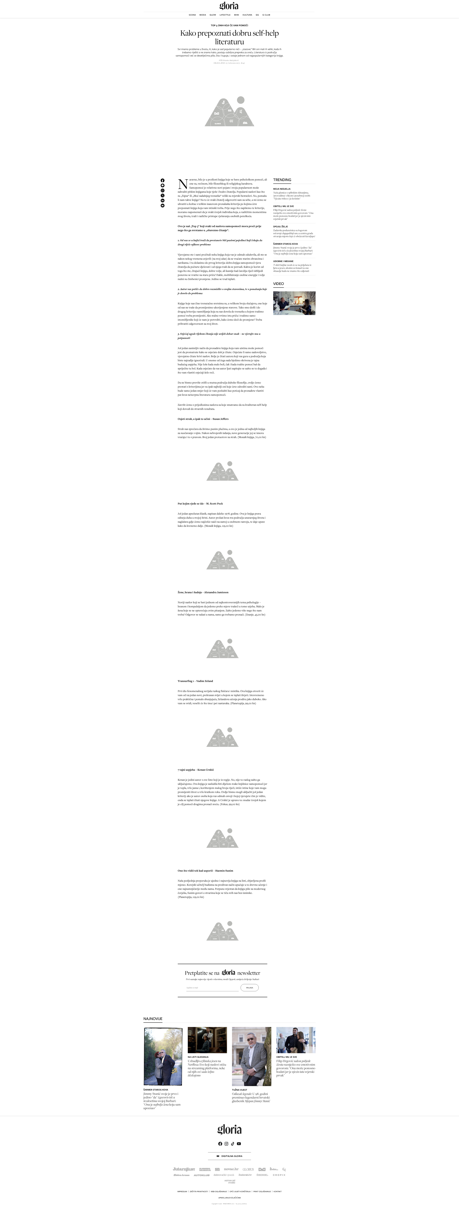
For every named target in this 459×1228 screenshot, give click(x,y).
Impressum (182, 1191)
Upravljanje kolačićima (229, 1197)
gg (257, 14)
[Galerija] (229, 110)
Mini (236, 14)
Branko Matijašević (231, 60)
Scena (192, 14)
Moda (202, 14)
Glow (213, 14)
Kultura (247, 14)
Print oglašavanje (262, 1191)
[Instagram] (226, 1144)
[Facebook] (220, 1144)
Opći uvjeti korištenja (240, 1191)
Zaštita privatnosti (199, 1191)
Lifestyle (225, 14)
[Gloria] (229, 6)
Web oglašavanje (219, 1191)
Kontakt (278, 1191)
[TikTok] (233, 1144)
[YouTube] (239, 1143)
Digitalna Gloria (231, 1156)
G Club (266, 14)
